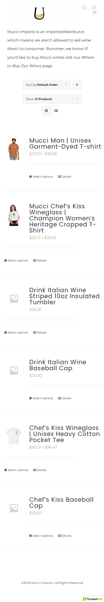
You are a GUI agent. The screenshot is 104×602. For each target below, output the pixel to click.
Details (66, 176)
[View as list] (56, 111)
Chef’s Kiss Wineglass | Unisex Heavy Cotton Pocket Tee (64, 434)
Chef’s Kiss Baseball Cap (61, 502)
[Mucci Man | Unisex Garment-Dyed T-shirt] (13, 149)
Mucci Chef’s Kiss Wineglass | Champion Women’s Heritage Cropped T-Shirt (62, 218)
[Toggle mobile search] (84, 7)
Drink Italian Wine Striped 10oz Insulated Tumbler (64, 296)
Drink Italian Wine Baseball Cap (57, 365)
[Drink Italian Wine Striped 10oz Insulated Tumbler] (13, 298)
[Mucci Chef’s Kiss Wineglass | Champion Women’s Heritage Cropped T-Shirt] (13, 214)
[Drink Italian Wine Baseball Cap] (13, 370)
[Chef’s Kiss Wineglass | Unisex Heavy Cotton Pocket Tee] (13, 436)
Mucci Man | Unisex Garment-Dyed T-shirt (65, 143)
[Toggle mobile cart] (94, 12)
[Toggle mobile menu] (94, 7)
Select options (43, 176)
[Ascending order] (77, 85)
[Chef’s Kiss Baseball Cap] (13, 508)
